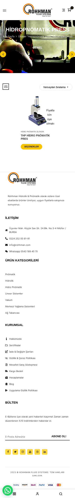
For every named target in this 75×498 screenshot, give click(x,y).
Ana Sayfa (8, 36)
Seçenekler (31, 146)
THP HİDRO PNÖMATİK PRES (35, 137)
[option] (37, 48)
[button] (69, 10)
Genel (37, 47)
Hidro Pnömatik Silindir (32, 132)
